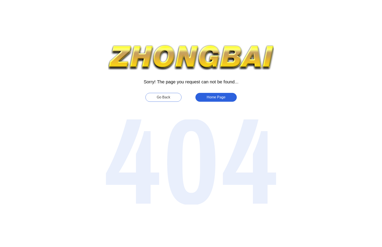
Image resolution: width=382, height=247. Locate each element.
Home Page (216, 97)
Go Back (163, 97)
